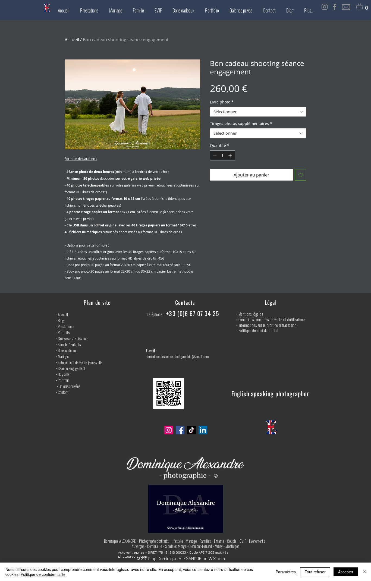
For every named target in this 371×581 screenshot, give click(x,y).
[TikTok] (191, 430)
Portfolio (64, 380)
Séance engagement (71, 368)
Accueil (72, 40)
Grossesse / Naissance (73, 338)
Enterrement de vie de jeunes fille (80, 362)
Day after (64, 374)
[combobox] (258, 112)
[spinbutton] (222, 155)
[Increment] (230, 155)
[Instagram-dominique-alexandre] (324, 7)
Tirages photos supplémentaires (241, 123)
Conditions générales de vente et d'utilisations (271, 319)
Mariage (63, 356)
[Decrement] (214, 155)
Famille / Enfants (69, 344)
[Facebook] (180, 430)
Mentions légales (250, 314)
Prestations (65, 326)
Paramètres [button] (286, 571)
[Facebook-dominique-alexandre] (335, 7)
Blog (61, 320)
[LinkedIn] (203, 430)
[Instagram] (168, 430)
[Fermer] (364, 572)
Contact (63, 392)
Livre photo (222, 102)
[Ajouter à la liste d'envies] (300, 175)
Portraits (64, 332)
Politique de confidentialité (258, 330)
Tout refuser (315, 571)
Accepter (345, 571)
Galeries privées (69, 386)
